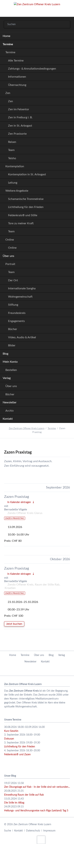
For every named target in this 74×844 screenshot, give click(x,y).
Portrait (10, 264)
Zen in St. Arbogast (20, 125)
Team (11, 150)
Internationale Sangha (22, 288)
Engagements (16, 321)
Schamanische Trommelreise (25, 199)
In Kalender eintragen (19, 502)
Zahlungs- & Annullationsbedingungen (32, 68)
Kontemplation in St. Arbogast (27, 174)
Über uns (8, 256)
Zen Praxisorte (17, 133)
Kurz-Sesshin (11, 731)
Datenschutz (33, 830)
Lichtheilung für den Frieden (25, 207)
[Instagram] (41, 670)
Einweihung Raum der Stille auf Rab (24, 795)
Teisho (12, 158)
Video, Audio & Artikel (22, 337)
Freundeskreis (17, 313)
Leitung (12, 182)
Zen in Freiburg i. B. (20, 117)
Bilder (11, 345)
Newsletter (10, 402)
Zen (7, 93)
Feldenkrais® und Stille (22, 215)
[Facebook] (33, 670)
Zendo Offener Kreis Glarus (25, 513)
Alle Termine (16, 60)
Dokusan (9, 739)
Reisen (12, 142)
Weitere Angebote (16, 190)
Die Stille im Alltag (14, 803)
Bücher (12, 329)
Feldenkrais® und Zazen (17, 754)
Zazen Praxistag (16, 497)
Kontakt (8, 418)
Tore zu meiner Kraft (21, 223)
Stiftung (13, 304)
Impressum (49, 830)
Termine (8, 44)
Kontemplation (14, 166)
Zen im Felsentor (18, 109)
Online (9, 239)
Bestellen (11, 370)
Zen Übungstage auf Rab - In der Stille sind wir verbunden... (37, 787)
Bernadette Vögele (15, 509)
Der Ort (13, 280)
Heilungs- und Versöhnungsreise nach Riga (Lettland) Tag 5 (36, 810)
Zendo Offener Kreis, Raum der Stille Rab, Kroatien (32, 586)
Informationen (17, 76)
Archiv (9, 410)
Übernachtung (17, 85)
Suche (7, 830)
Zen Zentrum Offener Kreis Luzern (26, 428)
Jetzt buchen (14, 623)
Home (6, 36)
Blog (5, 353)
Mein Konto (10, 361)
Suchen (65, 25)
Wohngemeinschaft (20, 296)
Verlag (7, 378)
